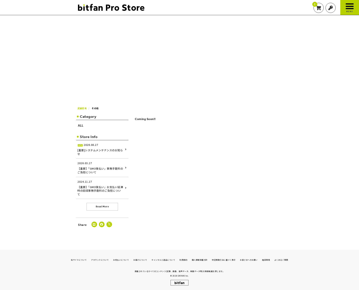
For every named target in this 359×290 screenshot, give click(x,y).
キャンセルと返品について (163, 259)
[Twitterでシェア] (109, 224)
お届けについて (140, 259)
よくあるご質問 (281, 259)
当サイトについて (79, 259)
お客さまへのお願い (249, 259)
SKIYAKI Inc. (183, 275)
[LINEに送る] (94, 224)
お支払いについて (121, 259)
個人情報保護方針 (200, 259)
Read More (102, 206)
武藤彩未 (82, 108)
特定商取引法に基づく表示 (223, 259)
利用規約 (183, 259)
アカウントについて (100, 259)
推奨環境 (266, 259)
